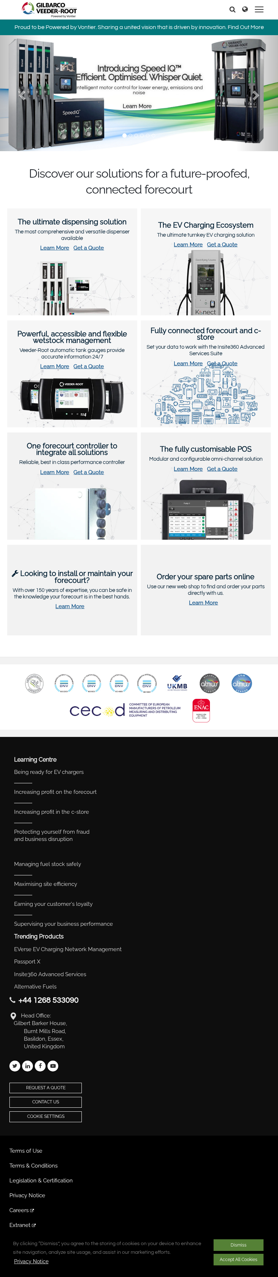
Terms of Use (25, 1151)
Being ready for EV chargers (49, 772)
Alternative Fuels (35, 986)
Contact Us (45, 1101)
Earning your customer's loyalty (53, 904)
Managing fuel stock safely (47, 864)
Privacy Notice (31, 1261)
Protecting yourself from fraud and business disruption (51, 835)
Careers (19, 1210)
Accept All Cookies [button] (238, 1259)
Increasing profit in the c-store (51, 812)
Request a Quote (46, 1087)
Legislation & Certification (41, 1180)
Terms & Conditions (33, 1165)
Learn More (137, 106)
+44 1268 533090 (48, 1000)
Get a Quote (88, 248)
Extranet (20, 1225)
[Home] (49, 10)
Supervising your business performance (63, 924)
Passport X (27, 961)
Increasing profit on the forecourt (55, 792)
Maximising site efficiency (45, 884)
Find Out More (246, 27)
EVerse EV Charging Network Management (68, 949)
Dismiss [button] (239, 1245)
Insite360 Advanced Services (50, 974)
